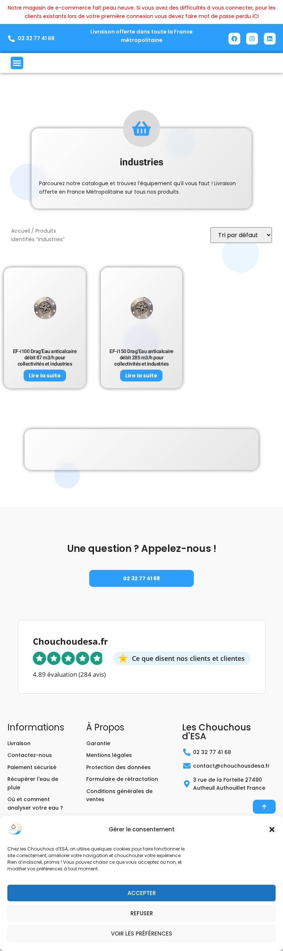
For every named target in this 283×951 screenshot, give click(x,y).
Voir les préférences (141, 933)
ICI (255, 16)
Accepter (141, 893)
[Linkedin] (270, 39)
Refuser (141, 913)
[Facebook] (234, 39)
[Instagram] (252, 39)
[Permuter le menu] (17, 63)
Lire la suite (45, 375)
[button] (272, 829)
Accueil (20, 231)
